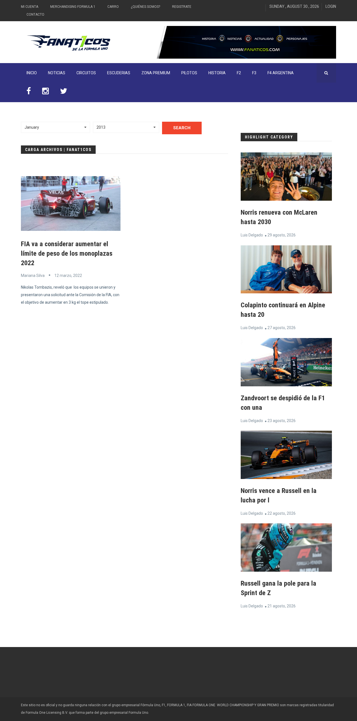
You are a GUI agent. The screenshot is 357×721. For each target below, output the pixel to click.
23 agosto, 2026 (281, 420)
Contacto (35, 14)
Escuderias (118, 73)
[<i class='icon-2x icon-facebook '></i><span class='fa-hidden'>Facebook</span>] (29, 92)
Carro (113, 7)
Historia (217, 73)
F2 (239, 73)
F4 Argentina (280, 73)
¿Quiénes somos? (145, 7)
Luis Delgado (252, 235)
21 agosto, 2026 (281, 606)
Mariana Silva (33, 275)
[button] (55, 127)
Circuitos (86, 73)
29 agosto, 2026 (281, 235)
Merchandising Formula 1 (72, 7)
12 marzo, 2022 (68, 275)
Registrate (181, 7)
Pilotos (189, 73)
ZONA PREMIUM (155, 73)
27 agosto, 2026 (281, 327)
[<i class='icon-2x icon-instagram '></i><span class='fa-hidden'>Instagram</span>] (45, 92)
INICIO (31, 73)
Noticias (56, 73)
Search (181, 127)
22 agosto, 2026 (281, 513)
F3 (254, 73)
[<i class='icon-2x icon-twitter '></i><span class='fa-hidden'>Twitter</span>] (63, 92)
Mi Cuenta (29, 7)
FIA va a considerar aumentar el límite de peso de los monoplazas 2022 (66, 253)
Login (330, 6)
